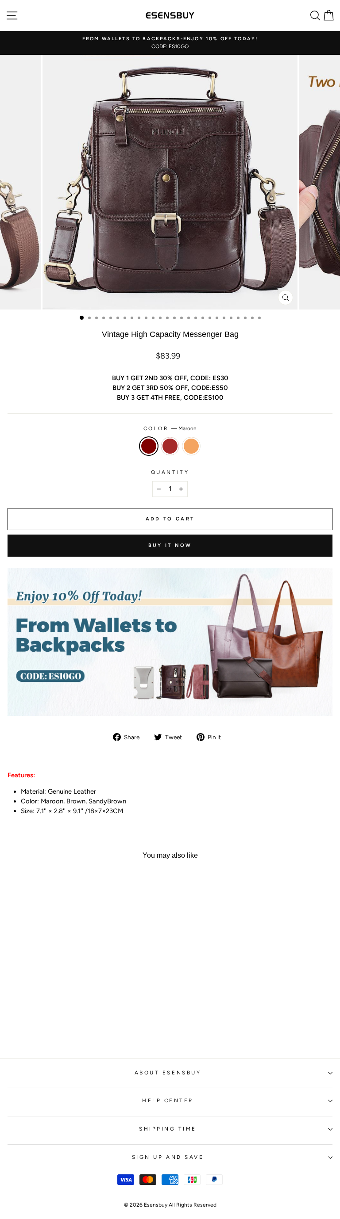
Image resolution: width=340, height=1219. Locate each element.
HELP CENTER (167, 1100)
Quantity (170, 472)
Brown (170, 446)
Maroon (149, 446)
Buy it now (170, 545)
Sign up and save (168, 1157)
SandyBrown (191, 446)
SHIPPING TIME (168, 1129)
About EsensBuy (168, 1073)
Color (170, 428)
